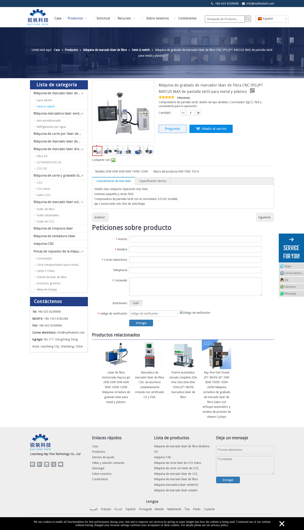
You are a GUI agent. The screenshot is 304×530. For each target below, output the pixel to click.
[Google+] (39, 464)
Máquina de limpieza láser (53, 228)
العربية (94, 509)
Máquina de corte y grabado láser (59, 175)
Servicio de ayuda (103, 457)
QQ (286, 279)
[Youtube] (60, 464)
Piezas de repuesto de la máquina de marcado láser (61, 251)
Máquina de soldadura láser (54, 236)
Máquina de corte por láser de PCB (59, 134)
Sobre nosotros (101, 473)
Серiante (209, 509)
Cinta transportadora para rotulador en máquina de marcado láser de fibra (62, 264)
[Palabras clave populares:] (248, 19)
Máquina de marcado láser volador (60, 202)
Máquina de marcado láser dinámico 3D (61, 149)
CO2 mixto (43, 188)
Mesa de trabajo (47, 289)
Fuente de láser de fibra (52, 277)
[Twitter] (53, 464)
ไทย (187, 509)
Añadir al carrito (214, 129)
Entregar (141, 323)
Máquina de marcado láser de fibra (60, 93)
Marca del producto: (166, 171)
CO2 (39, 182)
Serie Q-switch (46, 106)
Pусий (118, 509)
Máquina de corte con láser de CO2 (176, 468)
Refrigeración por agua (51, 126)
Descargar (98, 468)
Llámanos (290, 286)
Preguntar (172, 129)
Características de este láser (113, 181)
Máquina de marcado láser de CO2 (59, 141)
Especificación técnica (152, 181)
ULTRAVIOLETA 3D (49, 162)
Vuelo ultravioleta (48, 215)
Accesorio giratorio (48, 283)
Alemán (159, 509)
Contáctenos (100, 479)
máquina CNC (44, 244)
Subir (136, 303)
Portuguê (145, 509)
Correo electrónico (294, 273)
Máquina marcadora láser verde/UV (60, 113)
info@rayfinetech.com (260, 3)
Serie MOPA (44, 100)
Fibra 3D (42, 156)
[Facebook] (32, 464)
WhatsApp (290, 293)
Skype (288, 266)
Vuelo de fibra (45, 209)
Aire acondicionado (49, 120)
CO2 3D (42, 168)
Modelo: (100, 171)
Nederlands (174, 509)
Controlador (44, 258)
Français (106, 509)
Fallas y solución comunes (108, 462)
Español (130, 509)
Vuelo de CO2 (45, 221)
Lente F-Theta (45, 271)
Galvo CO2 (43, 195)
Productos (98, 451)
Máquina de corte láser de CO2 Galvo (177, 462)
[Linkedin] (46, 464)
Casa (95, 446)
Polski (196, 509)
